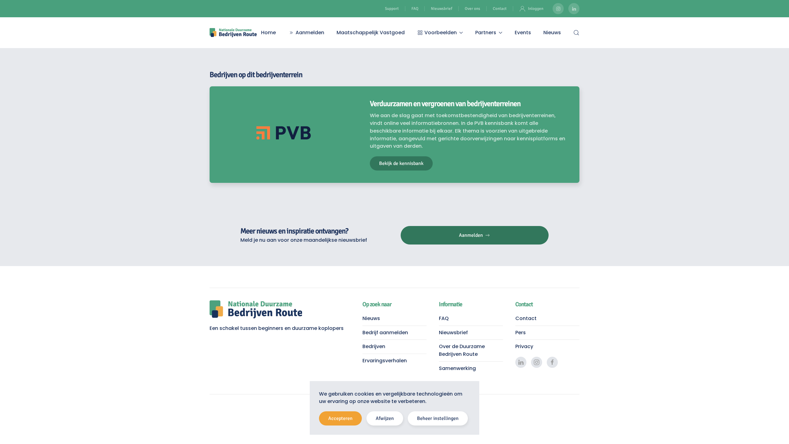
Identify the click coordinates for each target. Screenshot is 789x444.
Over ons (472, 8)
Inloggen (535, 8)
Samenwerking (457, 368)
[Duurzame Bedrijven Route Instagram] (558, 8)
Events (523, 32)
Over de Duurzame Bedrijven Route (462, 350)
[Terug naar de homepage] (233, 32)
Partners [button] (485, 32)
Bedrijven (373, 346)
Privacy (524, 346)
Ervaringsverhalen (384, 360)
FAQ (414, 8)
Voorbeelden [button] (440, 32)
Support (392, 8)
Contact (500, 8)
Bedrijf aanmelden (385, 332)
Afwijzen (385, 418)
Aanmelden (310, 32)
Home (268, 32)
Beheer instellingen (438, 418)
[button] (576, 32)
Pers (520, 332)
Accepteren (340, 418)
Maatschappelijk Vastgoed (371, 32)
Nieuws (552, 32)
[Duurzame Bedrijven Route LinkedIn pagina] (573, 8)
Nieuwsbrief (441, 8)
